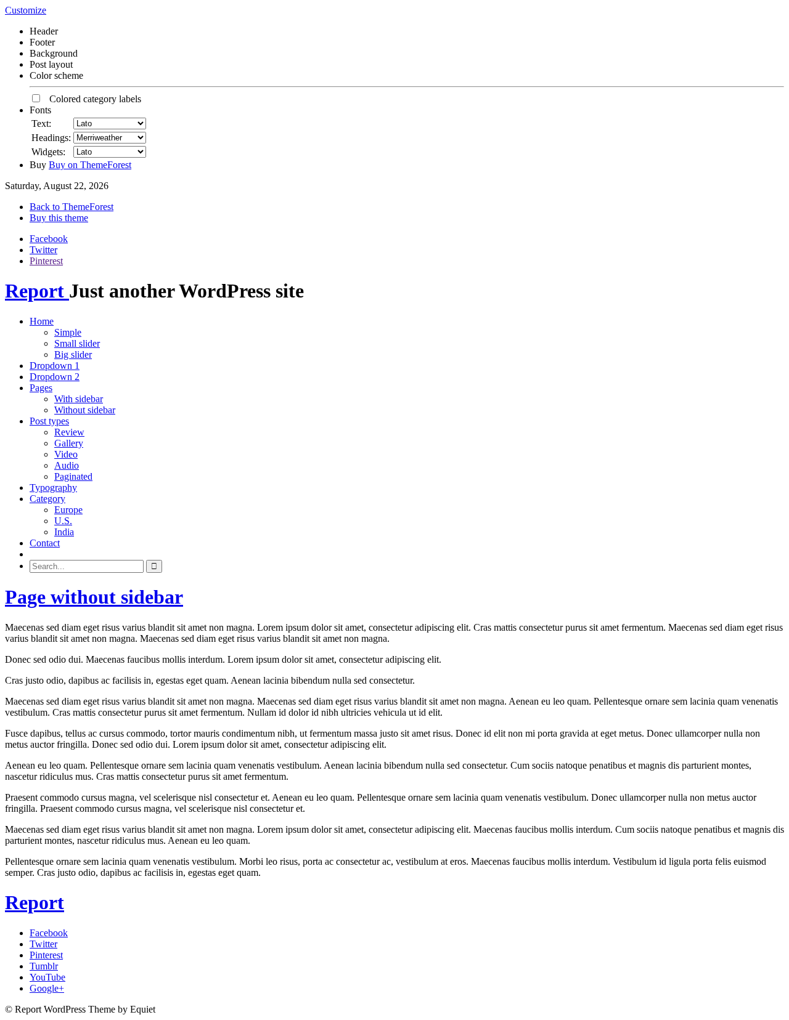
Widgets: (48, 152)
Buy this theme (59, 217)
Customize (25, 10)
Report (37, 291)
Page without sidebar (94, 597)
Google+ (47, 988)
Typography (53, 487)
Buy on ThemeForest (90, 165)
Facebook (49, 238)
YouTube (47, 977)
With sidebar (78, 399)
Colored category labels (91, 99)
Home (42, 321)
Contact (45, 543)
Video (66, 454)
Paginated (73, 476)
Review (69, 432)
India (64, 532)
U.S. (63, 521)
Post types (49, 421)
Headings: (51, 137)
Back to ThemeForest (71, 206)
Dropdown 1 (55, 365)
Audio (66, 465)
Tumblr (44, 966)
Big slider (73, 354)
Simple (67, 332)
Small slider (77, 343)
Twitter (43, 250)
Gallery (68, 443)
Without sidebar (84, 410)
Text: (41, 123)
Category (47, 498)
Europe (68, 509)
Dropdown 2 (55, 376)
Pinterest (46, 261)
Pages (41, 387)
